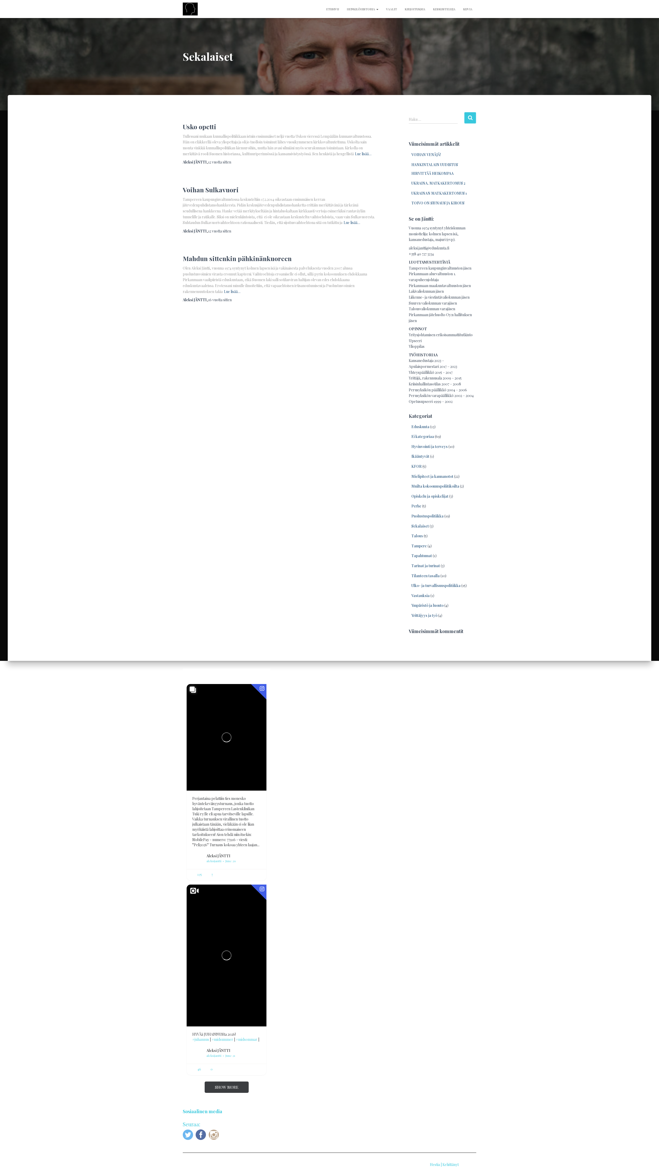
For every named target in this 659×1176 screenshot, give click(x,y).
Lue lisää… (363, 153)
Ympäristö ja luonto (427, 605)
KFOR (416, 466)
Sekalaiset (420, 526)
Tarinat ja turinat (425, 565)
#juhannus (200, 1039)
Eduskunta (420, 426)
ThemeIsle (467, 1164)
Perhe (416, 506)
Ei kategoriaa (422, 436)
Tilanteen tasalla (425, 575)
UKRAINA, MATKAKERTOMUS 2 (438, 183)
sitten (219, 162)
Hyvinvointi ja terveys (429, 446)
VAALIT (391, 9)
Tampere (419, 545)
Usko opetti (199, 126)
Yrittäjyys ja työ (424, 615)
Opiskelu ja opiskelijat (429, 496)
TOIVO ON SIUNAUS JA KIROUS (437, 203)
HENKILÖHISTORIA (361, 9)
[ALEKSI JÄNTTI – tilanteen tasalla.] (190, 9)
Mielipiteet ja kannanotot (432, 476)
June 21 (230, 1055)
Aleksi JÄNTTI (218, 855)
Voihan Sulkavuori (211, 189)
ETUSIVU (332, 9)
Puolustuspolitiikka (427, 516)
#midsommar (246, 1039)
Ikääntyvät (420, 456)
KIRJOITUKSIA (415, 9)
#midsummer (222, 1039)
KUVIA (467, 9)
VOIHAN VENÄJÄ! (426, 154)
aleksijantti (213, 861)
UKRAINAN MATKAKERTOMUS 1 (439, 193)
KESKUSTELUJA (444, 9)
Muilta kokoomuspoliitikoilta (435, 486)
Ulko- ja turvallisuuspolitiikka (436, 585)
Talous (417, 535)
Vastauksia (420, 595)
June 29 (230, 861)
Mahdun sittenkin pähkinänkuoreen (237, 258)
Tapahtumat (421, 555)
